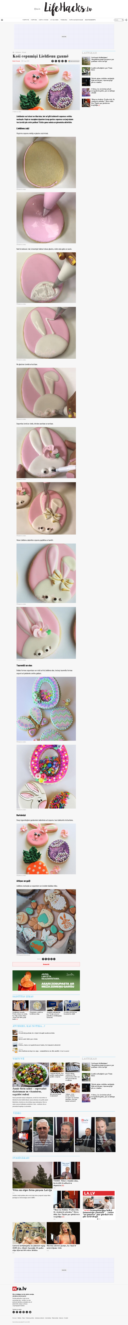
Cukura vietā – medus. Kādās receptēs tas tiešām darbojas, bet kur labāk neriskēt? (72, 1098)
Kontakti (66, 1318)
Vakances (61, 1318)
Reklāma (19, 1318)
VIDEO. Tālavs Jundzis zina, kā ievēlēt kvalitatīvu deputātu (66, 1183)
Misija (23, 1318)
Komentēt (46, 964)
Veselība (63, 20)
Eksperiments (90, 20)
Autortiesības (48, 1318)
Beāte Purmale (16, 61)
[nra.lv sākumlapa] (37, 9)
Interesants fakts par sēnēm (27, 1039)
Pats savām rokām (76, 20)
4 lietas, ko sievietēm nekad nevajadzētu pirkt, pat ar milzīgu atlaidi (103, 91)
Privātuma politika (30, 1318)
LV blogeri (54, 20)
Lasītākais (89, 53)
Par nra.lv (14, 1318)
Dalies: (39, 959)
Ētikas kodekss (55, 1318)
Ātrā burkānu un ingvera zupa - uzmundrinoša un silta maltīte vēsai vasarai (43, 1051)
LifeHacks (18, 52)
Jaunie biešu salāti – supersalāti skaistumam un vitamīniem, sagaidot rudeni (29, 1092)
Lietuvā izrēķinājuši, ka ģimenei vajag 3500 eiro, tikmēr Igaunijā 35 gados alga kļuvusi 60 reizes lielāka (28, 1248)
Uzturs (34, 20)
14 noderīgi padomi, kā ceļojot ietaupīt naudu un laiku (36, 1033)
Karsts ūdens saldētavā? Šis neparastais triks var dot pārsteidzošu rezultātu (73, 1077)
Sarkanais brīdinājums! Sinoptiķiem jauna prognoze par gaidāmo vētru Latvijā (102, 59)
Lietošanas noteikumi (39, 1318)
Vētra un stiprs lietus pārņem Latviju (32, 1190)
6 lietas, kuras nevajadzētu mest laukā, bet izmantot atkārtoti (39, 1045)
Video (17, 1113)
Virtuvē (25, 20)
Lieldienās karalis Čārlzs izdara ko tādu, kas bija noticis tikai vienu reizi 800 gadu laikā (20, 1016)
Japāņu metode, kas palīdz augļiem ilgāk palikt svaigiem (57, 1075)
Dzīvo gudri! (43, 20)
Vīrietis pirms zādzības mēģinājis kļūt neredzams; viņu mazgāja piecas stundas (102, 80)
